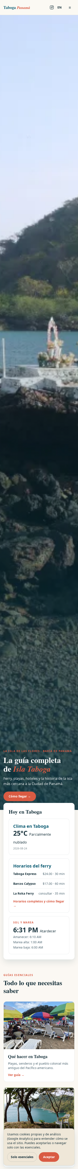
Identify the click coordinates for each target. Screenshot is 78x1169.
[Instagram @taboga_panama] (52, 7)
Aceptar (49, 1157)
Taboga (16, 7)
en (59, 7)
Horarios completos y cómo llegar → (38, 903)
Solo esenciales (22, 1157)
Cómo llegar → (20, 796)
